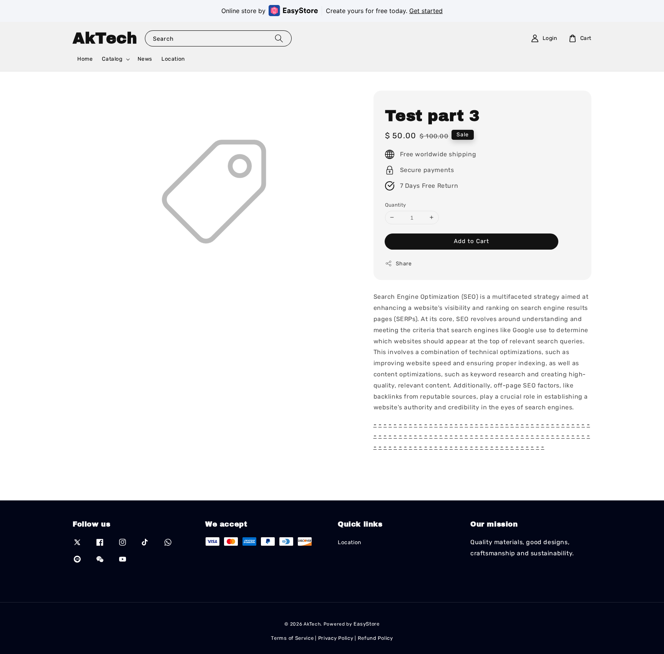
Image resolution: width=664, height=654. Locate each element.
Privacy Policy (336, 638)
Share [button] (404, 263)
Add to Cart (471, 241)
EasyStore (366, 624)
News (145, 59)
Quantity (395, 204)
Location (173, 59)
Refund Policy (375, 638)
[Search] (279, 38)
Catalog (112, 59)
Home (85, 59)
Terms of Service (292, 638)
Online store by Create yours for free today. (332, 11)
